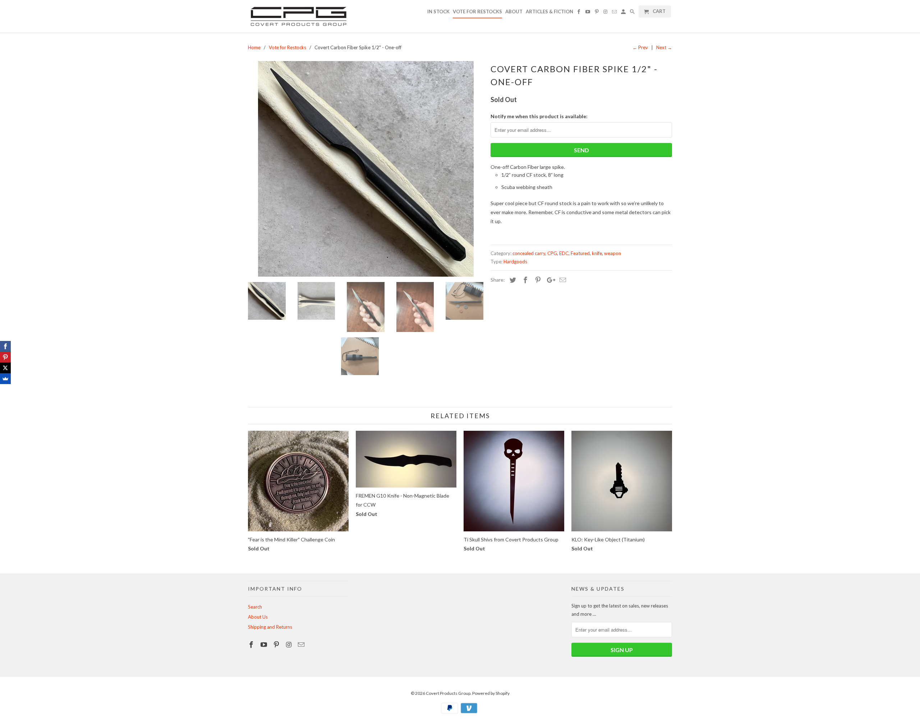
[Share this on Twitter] (512, 280)
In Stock (438, 11)
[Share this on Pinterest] (537, 280)
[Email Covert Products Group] (302, 644)
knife (597, 253)
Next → (664, 47)
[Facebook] (5, 346)
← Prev (640, 47)
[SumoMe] (5, 378)
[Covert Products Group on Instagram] (289, 644)
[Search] (633, 13)
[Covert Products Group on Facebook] (252, 644)
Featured (580, 253)
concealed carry (528, 253)
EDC (564, 253)
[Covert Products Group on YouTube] (264, 644)
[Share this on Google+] (549, 280)
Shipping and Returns (270, 627)
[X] (5, 367)
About (514, 11)
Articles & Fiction (549, 11)
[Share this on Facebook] (524, 280)
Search (255, 607)
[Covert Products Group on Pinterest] (277, 644)
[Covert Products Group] (298, 16)
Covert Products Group (448, 693)
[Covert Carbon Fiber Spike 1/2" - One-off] (365, 169)
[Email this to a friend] (561, 280)
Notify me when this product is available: (539, 116)
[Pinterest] (5, 357)
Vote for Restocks (477, 11)
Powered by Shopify (491, 693)
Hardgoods (515, 261)
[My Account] (624, 13)
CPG (552, 253)
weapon (612, 253)
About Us (258, 617)
